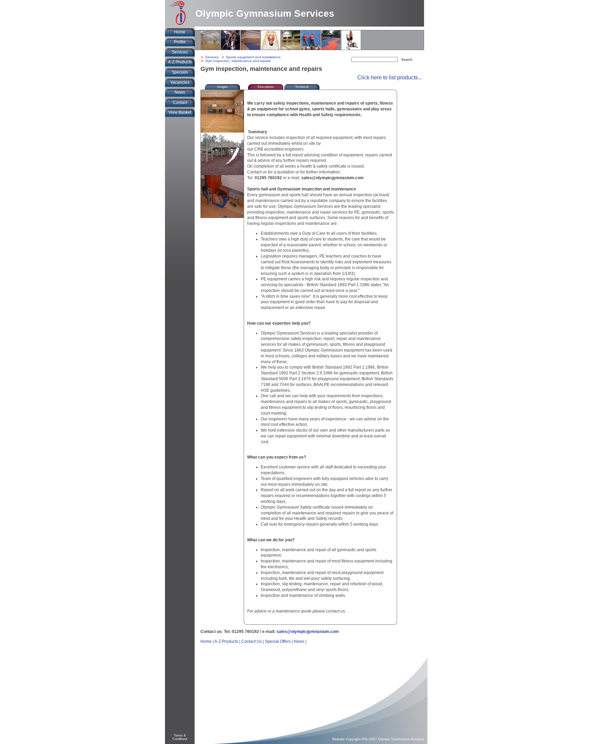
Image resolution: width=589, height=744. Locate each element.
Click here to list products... (389, 77)
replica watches (306, 2)
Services (180, 52)
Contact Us (251, 641)
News (180, 92)
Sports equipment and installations (253, 57)
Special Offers (278, 641)
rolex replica (334, 5)
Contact (180, 102)
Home (179, 32)
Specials (180, 72)
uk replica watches (215, 5)
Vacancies (180, 82)
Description (266, 87)
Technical (301, 87)
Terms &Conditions (179, 737)
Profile (180, 42)
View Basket (179, 112)
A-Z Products (180, 62)
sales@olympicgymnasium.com (307, 631)
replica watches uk (215, 2)
